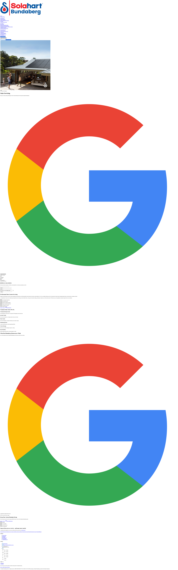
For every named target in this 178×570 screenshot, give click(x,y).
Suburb (1, 291)
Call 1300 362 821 (10, 521)
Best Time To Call (3, 290)
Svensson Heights (36, 531)
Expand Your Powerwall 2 (4, 31)
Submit (2, 292)
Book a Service (2, 307)
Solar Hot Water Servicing (4, 28)
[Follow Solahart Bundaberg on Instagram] (2, 564)
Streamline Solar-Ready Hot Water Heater (6, 26)
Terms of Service (7, 567)
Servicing (1, 21)
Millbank (40, 531)
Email (1, 288)
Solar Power (4, 536)
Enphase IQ (2, 32)
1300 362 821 (3, 39)
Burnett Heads (6, 531)
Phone (1, 289)
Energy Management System (4, 20)
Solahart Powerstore (3, 27)
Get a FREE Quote (8, 39)
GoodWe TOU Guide (3, 22)
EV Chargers (2, 34)
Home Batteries (2, 29)
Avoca (11, 531)
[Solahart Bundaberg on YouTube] (3, 564)
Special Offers (2, 16)
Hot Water (1, 23)
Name (1, 287)
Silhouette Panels (2, 19)
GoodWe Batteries (3, 33)
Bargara (9, 531)
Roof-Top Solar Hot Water (4, 25)
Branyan (16, 531)
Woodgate (32, 531)
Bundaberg (2, 531)
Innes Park (13, 531)
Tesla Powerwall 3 (3, 30)
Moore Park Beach (23, 531)
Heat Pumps (2, 24)
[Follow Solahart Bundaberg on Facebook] (0, 564)
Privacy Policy (2, 567)
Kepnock (19, 531)
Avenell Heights (28, 531)
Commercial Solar (3, 35)
